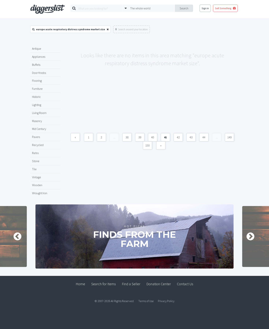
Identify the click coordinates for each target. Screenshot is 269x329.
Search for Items (103, 284)
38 (127, 137)
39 (139, 137)
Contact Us (185, 284)
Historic (36, 97)
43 (191, 137)
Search (184, 8)
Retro (35, 153)
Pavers (36, 137)
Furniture (37, 88)
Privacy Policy (166, 301)
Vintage (36, 177)
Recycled (38, 145)
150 (147, 145)
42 (178, 137)
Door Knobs (39, 73)
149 (229, 137)
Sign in (205, 8)
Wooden (37, 185)
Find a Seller (131, 284)
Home (80, 284)
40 (152, 137)
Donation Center (158, 284)
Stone (35, 161)
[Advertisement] (152, 104)
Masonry (37, 121)
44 (203, 137)
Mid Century (39, 129)
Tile (34, 169)
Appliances (38, 56)
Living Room (39, 113)
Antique (36, 48)
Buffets (36, 64)
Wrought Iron (39, 193)
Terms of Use (146, 301)
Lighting (36, 105)
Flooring (37, 80)
